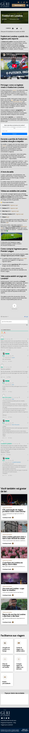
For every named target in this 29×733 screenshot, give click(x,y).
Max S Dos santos (15, 424)
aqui (26, 219)
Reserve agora (19, 5)
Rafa (4, 355)
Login (26, 316)
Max (13, 384)
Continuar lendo (6, 517)
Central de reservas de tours (8, 720)
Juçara (13, 357)
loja (7, 217)
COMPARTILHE (8, 28)
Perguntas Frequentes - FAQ (8, 722)
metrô (14, 90)
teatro (4, 145)
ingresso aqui (14, 205)
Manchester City (17, 101)
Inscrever (14, 133)
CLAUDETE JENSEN (16, 462)
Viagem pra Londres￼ (7, 725)
